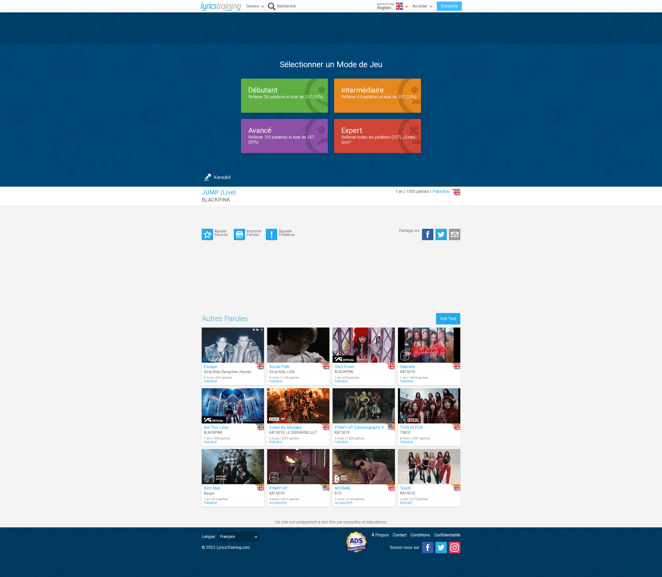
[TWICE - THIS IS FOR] (429, 405)
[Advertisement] (331, 28)
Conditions (420, 535)
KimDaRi (406, 503)
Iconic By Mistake (285, 427)
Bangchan (230, 372)
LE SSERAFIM (297, 432)
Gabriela (407, 366)
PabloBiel (441, 191)
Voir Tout (448, 318)
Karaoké (222, 177)
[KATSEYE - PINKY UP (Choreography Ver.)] (364, 405)
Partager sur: (409, 230)
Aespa (209, 493)
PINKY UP (278, 488)
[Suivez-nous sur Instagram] (454, 547)
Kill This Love (216, 427)
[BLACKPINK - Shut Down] (364, 345)
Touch (405, 488)
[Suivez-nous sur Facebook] (427, 547)
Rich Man (212, 488)
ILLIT (313, 432)
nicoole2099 (278, 503)
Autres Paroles (225, 318)
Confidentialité (447, 535)
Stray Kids (212, 372)
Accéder (419, 6)
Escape (210, 366)
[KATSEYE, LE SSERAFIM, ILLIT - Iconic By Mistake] (298, 405)
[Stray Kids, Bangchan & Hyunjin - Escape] (233, 345)
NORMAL (343, 488)
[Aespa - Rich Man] (233, 466)
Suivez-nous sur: (405, 547)
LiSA (291, 372)
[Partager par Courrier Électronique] (454, 234)
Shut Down (344, 366)
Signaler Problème (287, 233)
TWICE (405, 432)
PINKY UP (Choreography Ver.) (362, 427)
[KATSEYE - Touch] (429, 466)
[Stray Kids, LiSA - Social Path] (298, 345)
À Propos (380, 535)
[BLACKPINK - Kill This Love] (233, 405)
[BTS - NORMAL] (364, 466)
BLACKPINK (216, 200)
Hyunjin (246, 372)
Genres (252, 6)
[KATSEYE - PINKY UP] (298, 466)
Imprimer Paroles (254, 233)
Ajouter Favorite (221, 233)
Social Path (279, 366)
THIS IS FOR (411, 427)
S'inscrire (449, 6)
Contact (400, 535)
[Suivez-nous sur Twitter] (441, 547)
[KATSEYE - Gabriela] (429, 345)
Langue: (209, 536)
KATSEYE (408, 372)
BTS (338, 493)
